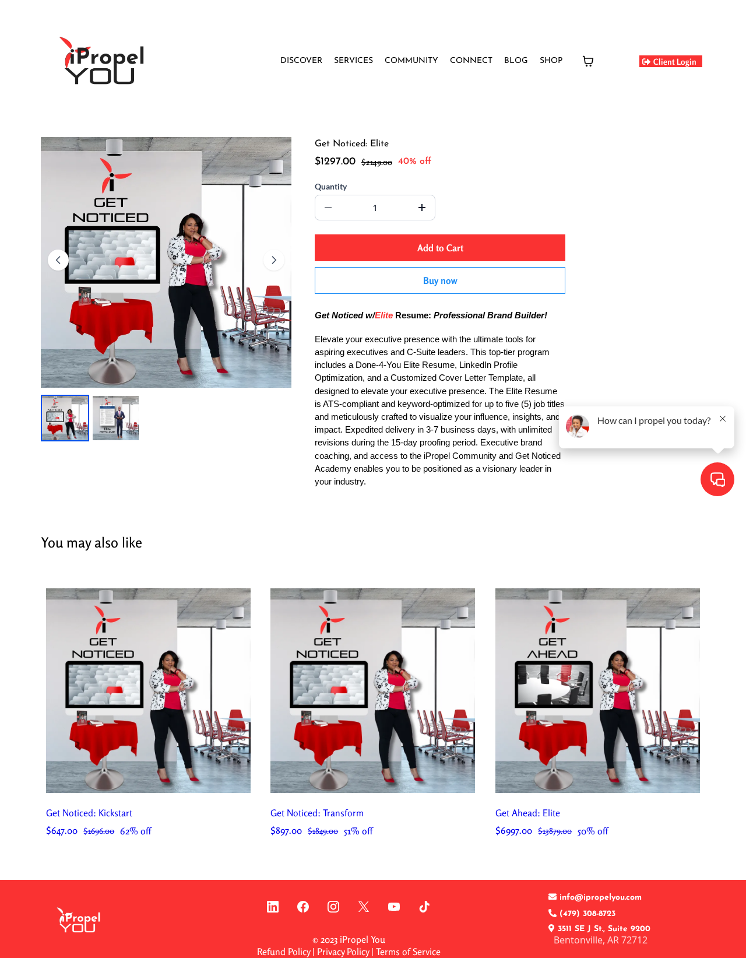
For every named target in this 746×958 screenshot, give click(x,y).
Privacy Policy (343, 951)
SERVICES (353, 61)
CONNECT (471, 61)
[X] (364, 907)
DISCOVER (301, 61)
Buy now (440, 280)
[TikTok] (424, 907)
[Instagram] (333, 907)
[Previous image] (58, 260)
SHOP (551, 61)
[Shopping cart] (588, 61)
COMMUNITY (411, 61)
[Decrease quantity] (328, 207)
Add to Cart (440, 248)
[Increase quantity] (422, 207)
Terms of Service (408, 951)
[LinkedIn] (273, 907)
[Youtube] (394, 907)
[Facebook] (303, 907)
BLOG (516, 61)
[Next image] (273, 260)
